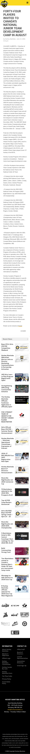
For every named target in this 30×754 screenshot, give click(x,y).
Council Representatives (22, 657)
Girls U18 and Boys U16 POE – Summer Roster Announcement (7, 430)
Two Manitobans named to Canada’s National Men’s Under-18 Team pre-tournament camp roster (7, 564)
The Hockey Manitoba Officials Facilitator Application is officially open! (6, 402)
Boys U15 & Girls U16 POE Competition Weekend (7, 347)
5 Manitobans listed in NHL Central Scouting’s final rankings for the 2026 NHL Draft (7, 538)
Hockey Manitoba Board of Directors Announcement (7, 470)
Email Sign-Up (21, 666)
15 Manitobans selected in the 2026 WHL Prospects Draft (7, 492)
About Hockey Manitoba (6, 650)
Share (24, 331)
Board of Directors (20, 653)
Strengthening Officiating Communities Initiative (6, 389)
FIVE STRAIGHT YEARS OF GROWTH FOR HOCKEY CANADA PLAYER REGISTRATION (7, 417)
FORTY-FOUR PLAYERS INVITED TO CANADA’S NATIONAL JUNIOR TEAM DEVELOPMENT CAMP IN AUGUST (15, 23)
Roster (20, 326)
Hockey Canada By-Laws (7, 668)
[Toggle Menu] (27, 2)
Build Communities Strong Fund (6, 550)
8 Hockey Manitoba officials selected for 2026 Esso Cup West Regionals (7, 591)
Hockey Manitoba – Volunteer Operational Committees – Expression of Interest (7, 443)
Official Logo (6, 658)
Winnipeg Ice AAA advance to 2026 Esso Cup (7, 578)
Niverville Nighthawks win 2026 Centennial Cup (7, 481)
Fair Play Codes (7, 676)
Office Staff (21, 649)
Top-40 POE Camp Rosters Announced (6, 502)
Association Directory (21, 662)
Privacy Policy (6, 679)
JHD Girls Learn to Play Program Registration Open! (7, 377)
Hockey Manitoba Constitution (6, 662)
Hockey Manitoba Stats (7, 672)
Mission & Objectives (5, 654)
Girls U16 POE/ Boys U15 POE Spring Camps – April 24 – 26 (7, 514)
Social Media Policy (6, 682)
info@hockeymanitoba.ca (15, 709)
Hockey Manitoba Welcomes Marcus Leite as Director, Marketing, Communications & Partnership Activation (7, 362)
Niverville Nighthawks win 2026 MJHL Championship (7, 525)
